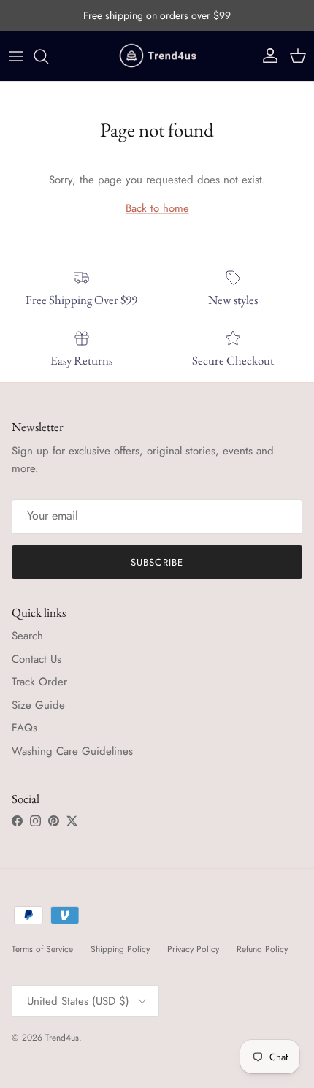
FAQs (24, 728)
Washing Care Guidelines (72, 751)
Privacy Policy (193, 949)
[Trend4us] (157, 56)
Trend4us (62, 1037)
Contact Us (36, 659)
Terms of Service (42, 949)
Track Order (39, 682)
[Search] (48, 56)
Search (27, 636)
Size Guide (38, 705)
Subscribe (157, 562)
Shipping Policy (120, 949)
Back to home (157, 208)
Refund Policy (262, 949)
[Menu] (16, 56)
